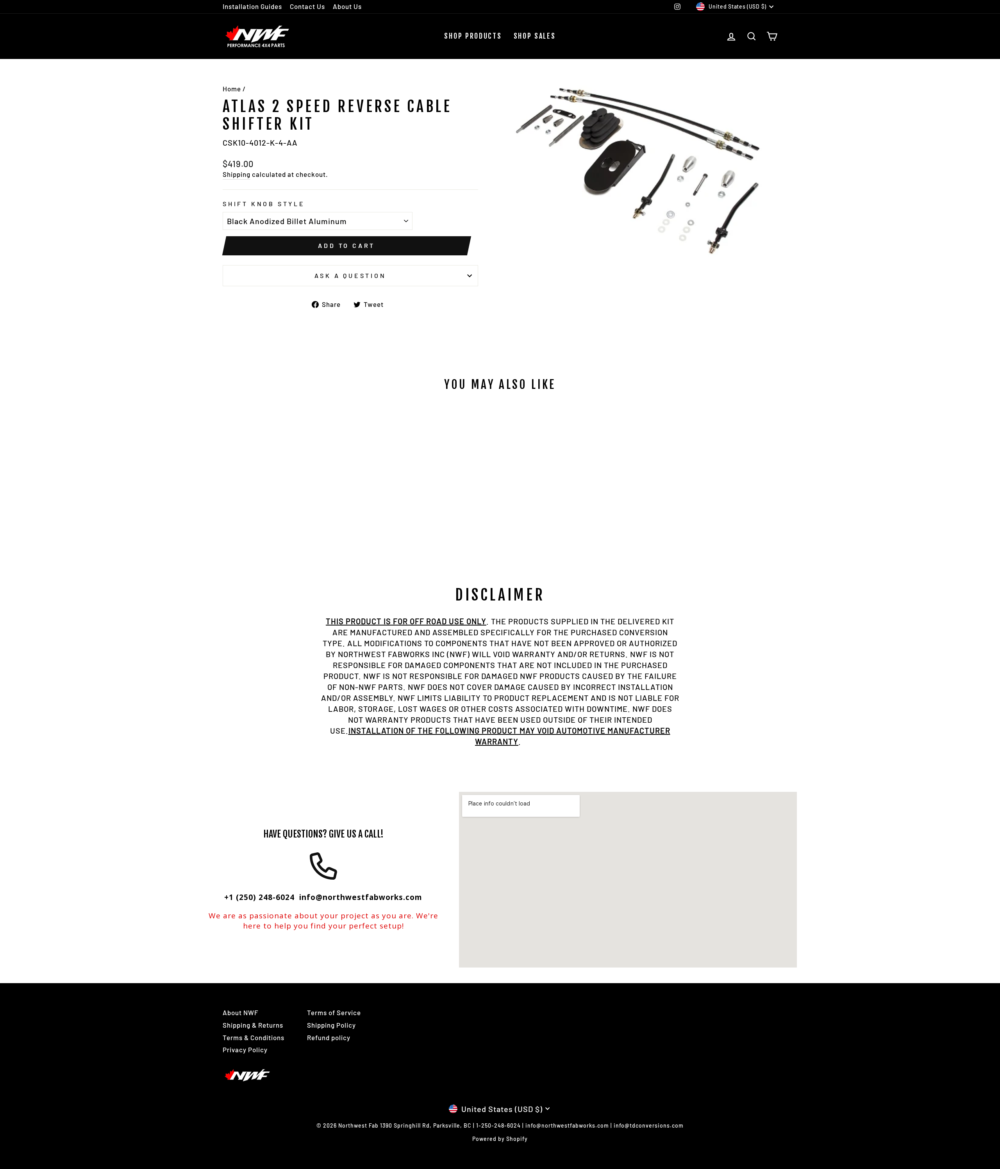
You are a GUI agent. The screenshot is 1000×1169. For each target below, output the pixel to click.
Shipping (236, 174)
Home (232, 89)
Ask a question (350, 275)
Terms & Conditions (253, 1037)
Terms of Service (334, 1012)
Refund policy (328, 1037)
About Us (347, 6)
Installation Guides (252, 6)
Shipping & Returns (253, 1025)
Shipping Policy (331, 1025)
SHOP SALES (535, 36)
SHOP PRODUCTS (473, 36)
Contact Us (307, 6)
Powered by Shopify (500, 1138)
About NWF (241, 1012)
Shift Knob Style (264, 203)
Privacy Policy (245, 1049)
